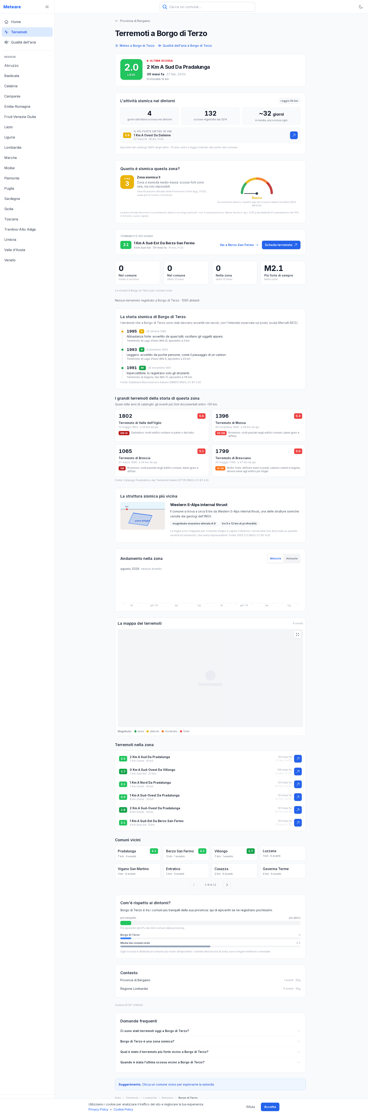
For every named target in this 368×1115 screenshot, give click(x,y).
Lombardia (150, 1097)
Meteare (12, 6)
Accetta (270, 1107)
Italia (118, 1097)
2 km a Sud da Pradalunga (178, 67)
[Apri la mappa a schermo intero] (297, 634)
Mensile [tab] (275, 558)
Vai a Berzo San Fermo (237, 245)
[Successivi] (227, 885)
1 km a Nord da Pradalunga (150, 782)
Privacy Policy (98, 1109)
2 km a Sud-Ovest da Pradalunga (155, 808)
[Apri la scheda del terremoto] (294, 135)
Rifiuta (250, 1107)
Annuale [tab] (292, 558)
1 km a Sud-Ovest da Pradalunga (155, 795)
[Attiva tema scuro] (361, 7)
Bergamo (167, 1097)
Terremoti (132, 1097)
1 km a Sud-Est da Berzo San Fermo (157, 821)
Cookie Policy (123, 1109)
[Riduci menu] (47, 7)
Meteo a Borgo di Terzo (137, 45)
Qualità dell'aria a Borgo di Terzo (187, 45)
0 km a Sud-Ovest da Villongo (152, 769)
